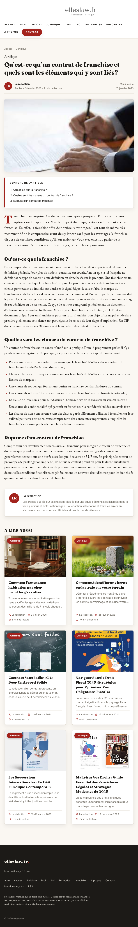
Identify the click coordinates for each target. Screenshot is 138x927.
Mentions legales (14, 886)
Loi (79, 24)
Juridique (53, 24)
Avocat (36, 24)
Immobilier (114, 24)
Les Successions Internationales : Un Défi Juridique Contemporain (29, 782)
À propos (11, 32)
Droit (69, 24)
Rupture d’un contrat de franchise (33, 200)
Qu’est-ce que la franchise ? (30, 189)
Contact (32, 32)
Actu (23, 24)
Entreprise (94, 24)
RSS (30, 886)
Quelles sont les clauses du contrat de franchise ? (43, 195)
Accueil (10, 24)
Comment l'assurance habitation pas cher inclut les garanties (27, 587)
